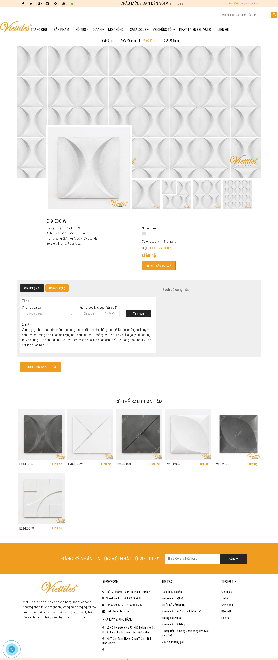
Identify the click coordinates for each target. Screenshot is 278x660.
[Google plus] (39, 4)
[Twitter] (31, 4)
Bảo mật (226, 611)
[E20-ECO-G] (139, 434)
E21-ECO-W (173, 464)
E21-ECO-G (222, 464)
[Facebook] (23, 4)
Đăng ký (233, 558)
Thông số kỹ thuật (172, 618)
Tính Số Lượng (57, 288)
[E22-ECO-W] (41, 498)
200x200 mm (128, 40)
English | (246, 3)
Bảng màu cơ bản (172, 591)
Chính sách (227, 604)
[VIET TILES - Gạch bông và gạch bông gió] (16, 27)
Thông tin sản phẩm (40, 367)
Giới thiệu (226, 591)
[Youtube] (64, 4)
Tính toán (138, 313)
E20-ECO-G (124, 464)
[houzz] (72, 4)
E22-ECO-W (26, 528)
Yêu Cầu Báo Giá (160, 265)
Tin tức (225, 598)
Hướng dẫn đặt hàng (173, 624)
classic (153, 248)
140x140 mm (106, 40)
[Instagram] (47, 4)
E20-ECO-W (75, 464)
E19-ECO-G (26, 464)
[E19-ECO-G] (41, 434)
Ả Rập (254, 3)
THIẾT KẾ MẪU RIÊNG (173, 604)
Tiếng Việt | (234, 3)
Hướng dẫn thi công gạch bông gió (181, 611)
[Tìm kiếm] (274, 15)
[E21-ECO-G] (236, 434)
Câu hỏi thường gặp (173, 642)
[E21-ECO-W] (188, 434)
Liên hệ (225, 618)
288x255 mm (171, 40)
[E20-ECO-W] (90, 434)
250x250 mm (149, 40)
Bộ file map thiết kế (172, 598)
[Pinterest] (56, 4)
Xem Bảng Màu (31, 288)
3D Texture (165, 248)
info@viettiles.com (119, 611)
